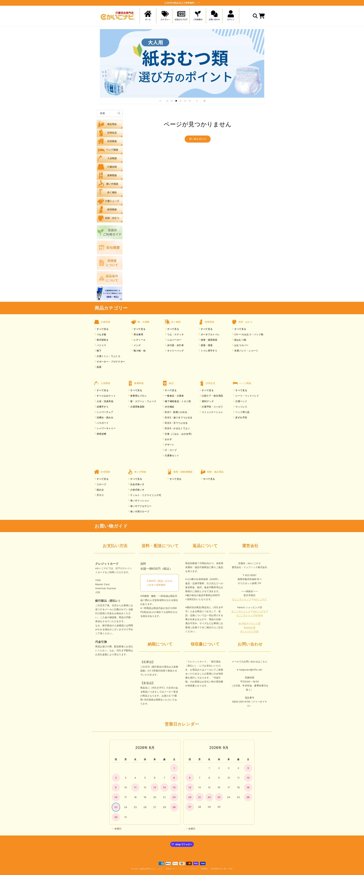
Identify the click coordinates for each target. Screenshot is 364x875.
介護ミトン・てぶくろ (108, 356)
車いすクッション (139, 500)
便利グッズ (207, 401)
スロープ (101, 484)
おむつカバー (240, 345)
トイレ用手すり (208, 350)
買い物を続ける (197, 139)
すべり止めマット (106, 395)
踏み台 (100, 489)
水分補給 (169, 406)
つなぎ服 (101, 334)
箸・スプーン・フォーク (143, 401)
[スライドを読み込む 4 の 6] (180, 101)
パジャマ (101, 345)
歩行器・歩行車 (175, 345)
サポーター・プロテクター (110, 361)
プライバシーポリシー (189, 869)
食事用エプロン (138, 395)
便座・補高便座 (208, 340)
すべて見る (102, 329)
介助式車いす (137, 489)
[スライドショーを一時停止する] (204, 101)
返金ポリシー (171, 869)
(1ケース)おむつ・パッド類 (248, 334)
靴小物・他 (139, 350)
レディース (139, 340)
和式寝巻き (102, 340)
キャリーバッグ (175, 350)
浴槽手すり (102, 406)
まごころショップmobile (249, 615)
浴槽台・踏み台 (104, 417)
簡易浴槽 (101, 433)
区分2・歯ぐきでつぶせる (178, 417)
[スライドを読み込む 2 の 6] (171, 101)
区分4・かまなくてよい (177, 428)
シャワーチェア (104, 412)
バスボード (102, 423)
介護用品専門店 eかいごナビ (150, 869)
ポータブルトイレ (210, 334)
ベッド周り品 (242, 412)
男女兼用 (138, 334)
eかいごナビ (260, 599)
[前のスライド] (160, 101)
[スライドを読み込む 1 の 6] (167, 101)
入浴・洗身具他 (104, 401)
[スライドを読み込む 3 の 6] (176, 101)
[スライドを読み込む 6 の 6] (189, 101)
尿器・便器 (206, 345)
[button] (164, 16)
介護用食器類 (137, 406)
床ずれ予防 (241, 417)
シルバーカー (173, 340)
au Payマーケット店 (250, 623)
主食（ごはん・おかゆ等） (178, 433)
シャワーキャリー (106, 428)
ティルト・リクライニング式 (145, 495)
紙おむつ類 (239, 340)
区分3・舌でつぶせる (176, 423)
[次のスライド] (197, 101)
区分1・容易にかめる (175, 412)
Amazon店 (249, 627)
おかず (168, 439)
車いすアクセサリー (141, 506)
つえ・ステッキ (175, 334)
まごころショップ (241, 599)
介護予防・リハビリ (212, 406)
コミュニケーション (212, 412)
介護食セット (171, 455)
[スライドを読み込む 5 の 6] (185, 101)
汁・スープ (170, 450)
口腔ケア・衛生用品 (212, 395)
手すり (100, 495)
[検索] (119, 113)
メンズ (137, 345)
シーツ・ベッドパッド (247, 395)
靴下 (99, 350)
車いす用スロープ (139, 511)
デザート (169, 444)
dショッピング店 (249, 631)
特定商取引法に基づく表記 (222, 869)
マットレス (241, 406)
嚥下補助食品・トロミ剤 (177, 401)
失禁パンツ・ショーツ (245, 350)
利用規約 (204, 869)
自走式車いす (137, 484)
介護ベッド (241, 401)
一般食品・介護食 (174, 395)
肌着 (99, 367)
